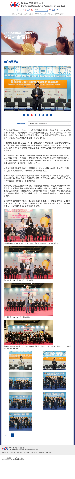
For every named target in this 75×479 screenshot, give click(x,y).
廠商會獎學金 (31, 33)
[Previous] (5, 435)
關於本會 (14, 14)
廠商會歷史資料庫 (59, 14)
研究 (41, 14)
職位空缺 (12, 452)
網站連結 (19, 452)
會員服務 (31, 14)
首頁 (5, 33)
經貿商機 (37, 14)
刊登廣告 (26, 452)
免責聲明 (41, 452)
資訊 (45, 14)
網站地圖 (48, 452)
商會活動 (26, 14)
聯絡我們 (34, 452)
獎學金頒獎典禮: (21, 123)
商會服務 (20, 14)
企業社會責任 (50, 14)
